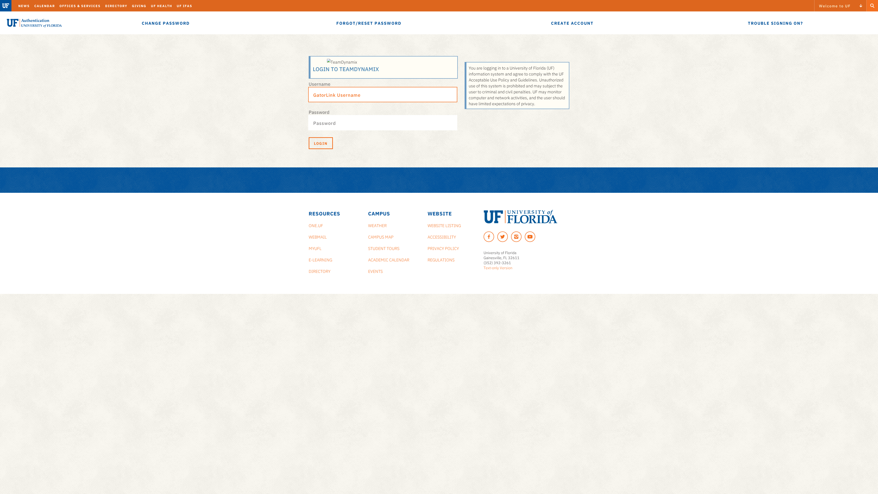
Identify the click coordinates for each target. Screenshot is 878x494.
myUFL (315, 248)
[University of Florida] (520, 216)
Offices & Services (80, 5)
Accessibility (442, 236)
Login (321, 143)
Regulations (441, 259)
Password (319, 112)
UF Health (161, 5)
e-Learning (320, 259)
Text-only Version (498, 267)
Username (319, 84)
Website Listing (444, 225)
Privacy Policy (443, 248)
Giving (139, 5)
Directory (116, 5)
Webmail (318, 236)
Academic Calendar (388, 259)
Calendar (44, 5)
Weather (377, 225)
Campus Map (380, 236)
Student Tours (383, 248)
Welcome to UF (835, 5)
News (24, 5)
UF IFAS (184, 5)
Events (375, 271)
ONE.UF (316, 225)
